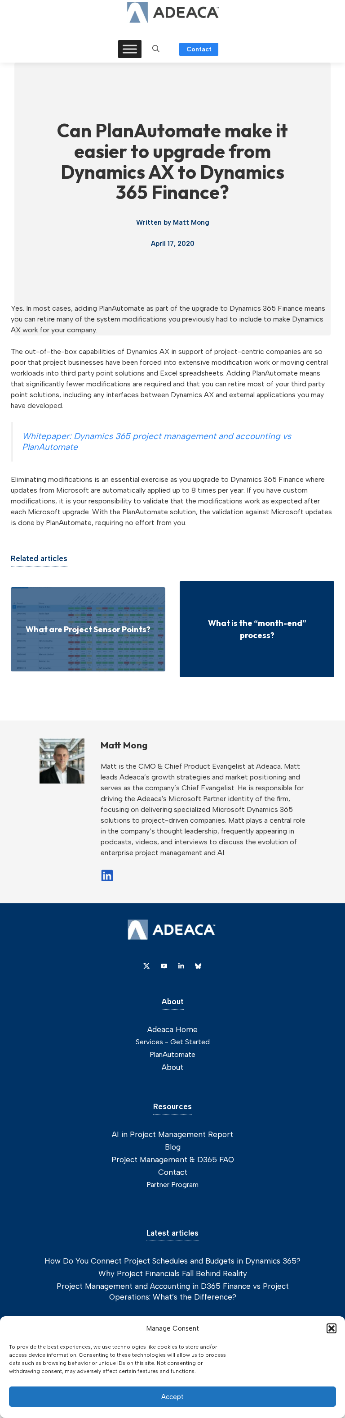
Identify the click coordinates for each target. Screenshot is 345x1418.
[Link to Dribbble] (181, 966)
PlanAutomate (172, 1054)
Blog (173, 1146)
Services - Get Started (173, 1041)
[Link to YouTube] (164, 966)
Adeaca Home (172, 1029)
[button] (331, 1328)
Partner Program (172, 1184)
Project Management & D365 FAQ (172, 1159)
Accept (172, 1397)
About (172, 1067)
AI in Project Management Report (172, 1134)
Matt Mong (191, 222)
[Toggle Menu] (130, 49)
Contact (199, 49)
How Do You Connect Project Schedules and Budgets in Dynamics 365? (172, 1260)
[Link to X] (146, 966)
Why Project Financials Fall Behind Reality (172, 1273)
